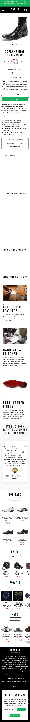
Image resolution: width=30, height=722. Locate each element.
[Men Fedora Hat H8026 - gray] (17, 640)
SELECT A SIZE (14, 69)
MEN (14, 686)
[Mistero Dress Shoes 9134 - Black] (9, 523)
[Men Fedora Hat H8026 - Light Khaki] (19, 640)
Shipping (15, 62)
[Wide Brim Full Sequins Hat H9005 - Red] (8, 641)
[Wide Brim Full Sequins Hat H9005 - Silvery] (4, 641)
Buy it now (15, 99)
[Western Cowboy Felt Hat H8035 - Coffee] (26, 641)
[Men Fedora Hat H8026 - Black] (15, 640)
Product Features (15, 139)
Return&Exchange (15, 143)
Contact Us (15, 147)
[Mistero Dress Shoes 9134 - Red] (7, 523)
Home (14, 48)
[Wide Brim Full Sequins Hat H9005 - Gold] (6, 641)
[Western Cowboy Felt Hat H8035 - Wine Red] (28, 643)
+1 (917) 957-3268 (18, 678)
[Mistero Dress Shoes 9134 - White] (6, 523)
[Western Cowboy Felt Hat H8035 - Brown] (28, 641)
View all (15, 499)
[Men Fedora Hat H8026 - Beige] (21, 640)
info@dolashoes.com (17, 675)
